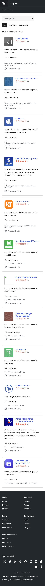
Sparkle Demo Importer (26, 158)
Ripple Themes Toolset (26, 277)
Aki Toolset (20, 349)
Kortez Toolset (22, 201)
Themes (27, 501)
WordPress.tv (8, 527)
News (4, 501)
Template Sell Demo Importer (22, 462)
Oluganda (11, 556)
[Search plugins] (32, 18)
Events (26, 520)
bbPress (6, 542)
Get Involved (29, 516)
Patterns (27, 509)
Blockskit (19, 118)
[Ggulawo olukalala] (41, 3)
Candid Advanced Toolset (27, 241)
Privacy (5, 509)
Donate (28, 524)
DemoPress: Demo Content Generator (24, 420)
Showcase (28, 497)
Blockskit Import (23, 385)
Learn (4, 516)
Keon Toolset (21, 39)
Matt (5, 538)
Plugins (26, 505)
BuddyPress (8, 546)
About (4, 497)
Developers (6, 524)
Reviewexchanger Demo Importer (23, 314)
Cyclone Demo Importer (26, 79)
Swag (27, 527)
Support (5, 520)
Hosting (5, 505)
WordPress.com (9, 535)
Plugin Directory (8, 10)
